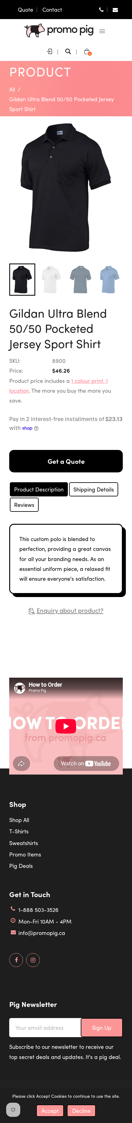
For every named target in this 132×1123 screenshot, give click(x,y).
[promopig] (58, 30)
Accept (50, 1110)
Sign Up (101, 1027)
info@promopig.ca (41, 933)
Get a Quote (66, 461)
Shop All (19, 820)
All (12, 89)
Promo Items (25, 854)
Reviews (24, 504)
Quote (25, 9)
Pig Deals (21, 865)
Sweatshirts (23, 843)
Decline (81, 1110)
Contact (52, 9)
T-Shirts (19, 831)
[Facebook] (16, 960)
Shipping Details (93, 489)
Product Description (39, 489)
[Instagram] (33, 960)
